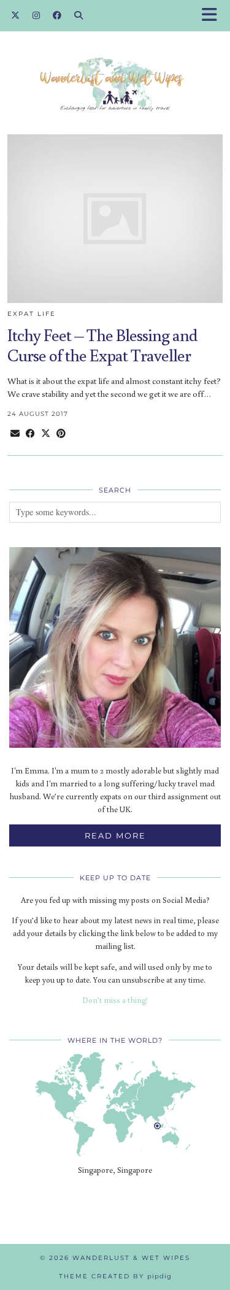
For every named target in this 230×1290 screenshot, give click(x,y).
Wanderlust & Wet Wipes (131, 1258)
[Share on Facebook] (30, 433)
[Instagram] (36, 15)
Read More (115, 835)
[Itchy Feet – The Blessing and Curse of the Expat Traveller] (115, 218)
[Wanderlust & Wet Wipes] (115, 65)
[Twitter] (15, 15)
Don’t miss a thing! (115, 1000)
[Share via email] (15, 433)
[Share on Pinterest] (61, 433)
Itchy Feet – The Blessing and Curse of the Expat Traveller (102, 345)
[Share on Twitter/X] (45, 433)
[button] (213, 15)
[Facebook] (57, 15)
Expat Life (31, 314)
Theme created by (115, 1276)
